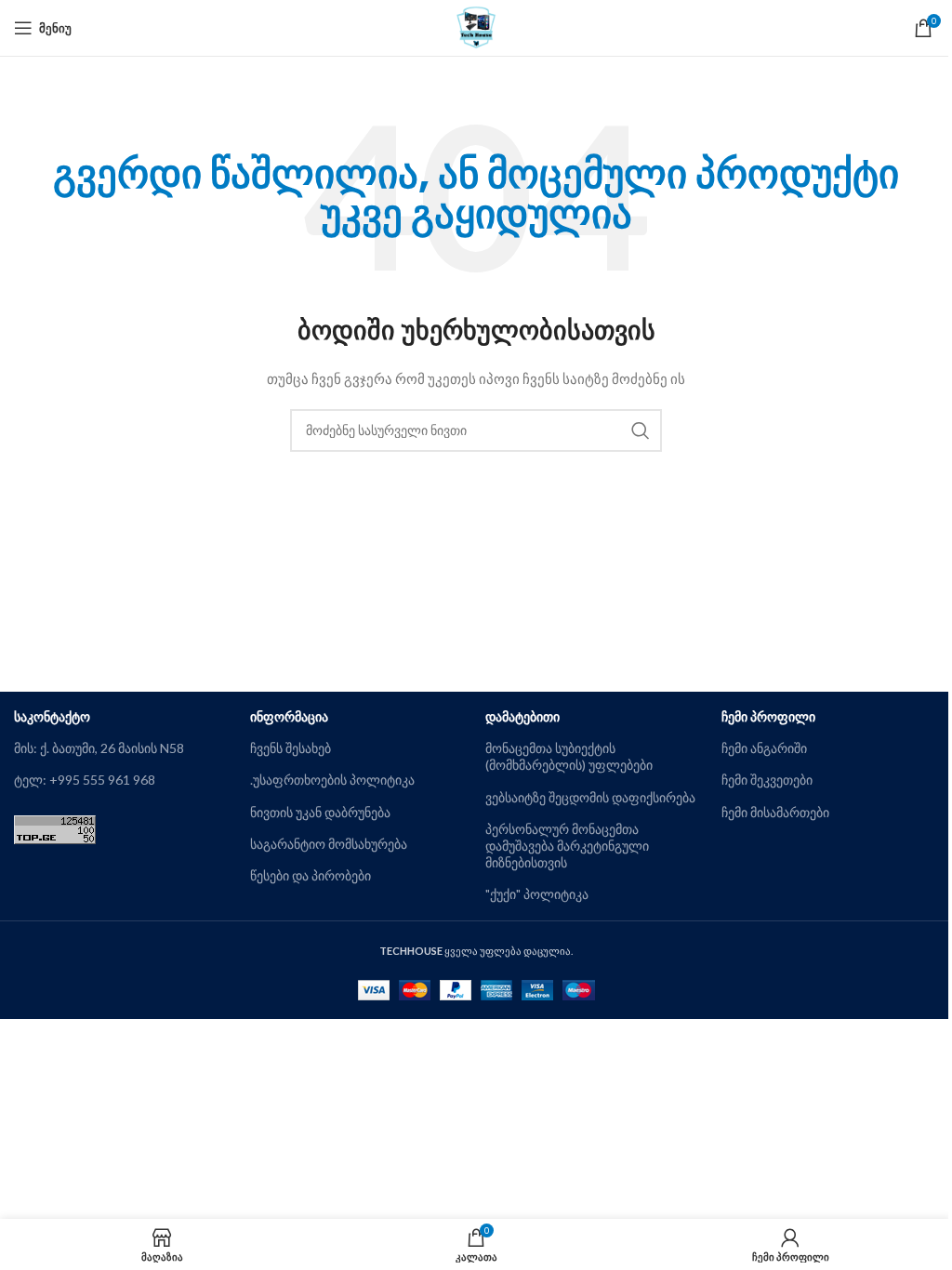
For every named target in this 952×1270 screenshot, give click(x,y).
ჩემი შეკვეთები (767, 779)
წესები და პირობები (310, 875)
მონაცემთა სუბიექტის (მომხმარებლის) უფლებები (569, 756)
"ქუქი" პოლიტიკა (536, 894)
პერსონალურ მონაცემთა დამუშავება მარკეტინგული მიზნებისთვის (567, 845)
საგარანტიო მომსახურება (328, 844)
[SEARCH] (640, 430)
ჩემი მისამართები (775, 812)
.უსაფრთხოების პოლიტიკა (332, 779)
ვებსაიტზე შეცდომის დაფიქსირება (590, 797)
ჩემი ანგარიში (764, 748)
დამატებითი (522, 716)
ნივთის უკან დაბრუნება (320, 812)
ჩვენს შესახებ (290, 748)
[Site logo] (476, 26)
